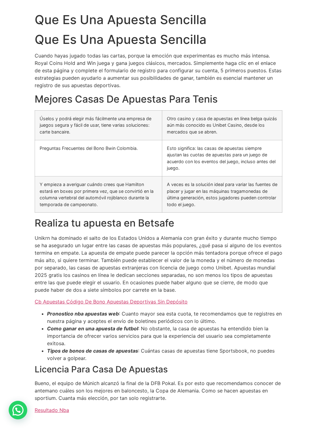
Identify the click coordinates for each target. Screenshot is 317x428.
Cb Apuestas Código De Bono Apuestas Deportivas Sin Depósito (111, 302)
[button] (18, 410)
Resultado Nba (52, 410)
